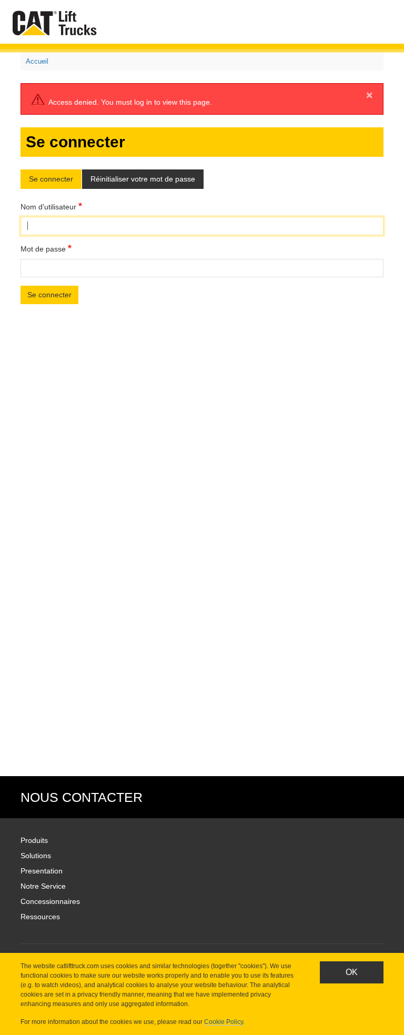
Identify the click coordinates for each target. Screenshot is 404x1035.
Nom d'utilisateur (48, 207)
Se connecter (51, 179)
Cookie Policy (223, 1022)
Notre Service (43, 886)
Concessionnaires (50, 901)
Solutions (36, 855)
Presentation (42, 871)
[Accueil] (57, 23)
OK (352, 972)
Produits (34, 840)
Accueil (37, 61)
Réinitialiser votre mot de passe (142, 179)
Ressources (40, 916)
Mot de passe (43, 249)
